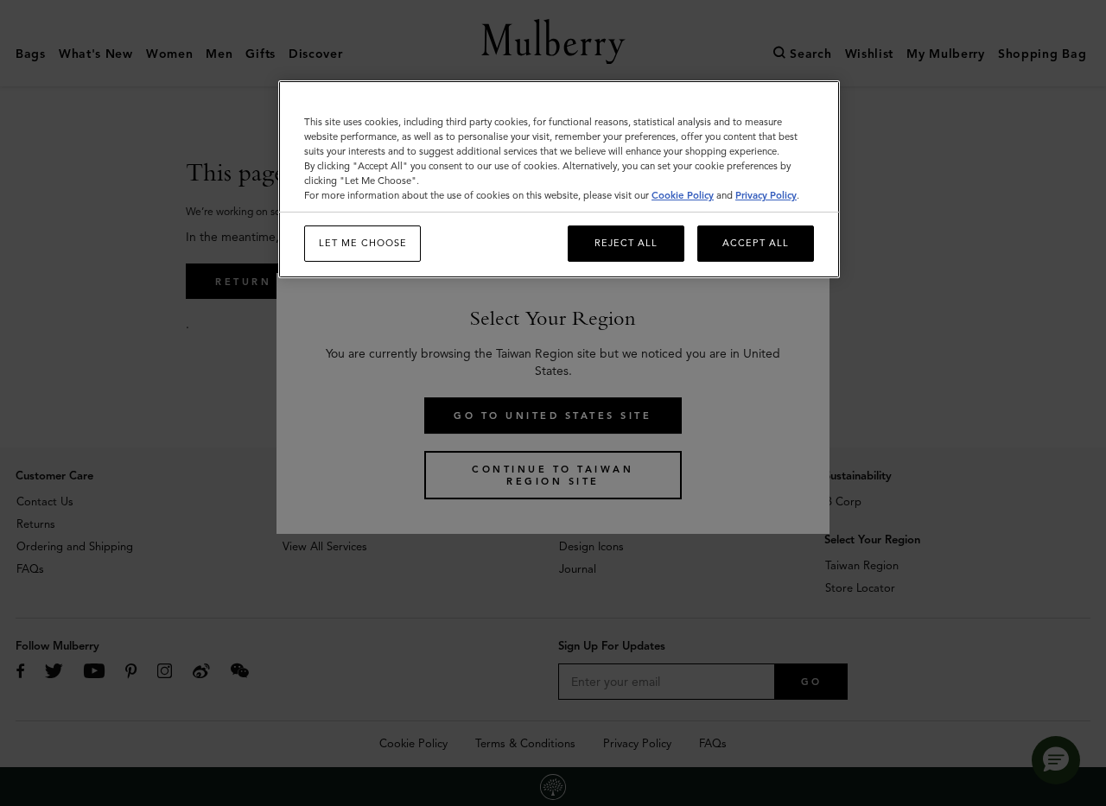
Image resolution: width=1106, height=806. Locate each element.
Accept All (755, 244)
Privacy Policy (766, 196)
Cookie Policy (683, 196)
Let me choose (363, 244)
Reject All (626, 244)
